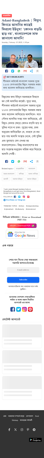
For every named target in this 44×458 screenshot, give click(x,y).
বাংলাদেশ (32, 168)
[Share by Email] (25, 71)
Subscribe (23, 279)
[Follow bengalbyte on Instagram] (24, 309)
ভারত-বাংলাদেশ (9, 174)
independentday (32, 206)
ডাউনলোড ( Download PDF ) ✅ (22, 226)
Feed (37, 416)
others (22, 206)
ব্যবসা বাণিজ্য (33, 174)
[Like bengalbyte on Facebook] (12, 309)
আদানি (6, 179)
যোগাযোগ (29, 416)
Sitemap (15, 420)
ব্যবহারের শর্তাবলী (26, 420)
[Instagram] (24, 197)
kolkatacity (20, 209)
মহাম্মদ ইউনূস (17, 179)
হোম (4, 416)
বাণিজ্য (21, 174)
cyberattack (9, 209)
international (31, 209)
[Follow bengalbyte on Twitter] (18, 309)
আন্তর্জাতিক (7, 15)
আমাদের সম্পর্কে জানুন (16, 416)
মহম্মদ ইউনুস (31, 179)
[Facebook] (15, 197)
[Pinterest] (28, 197)
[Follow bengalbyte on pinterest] (30, 309)
